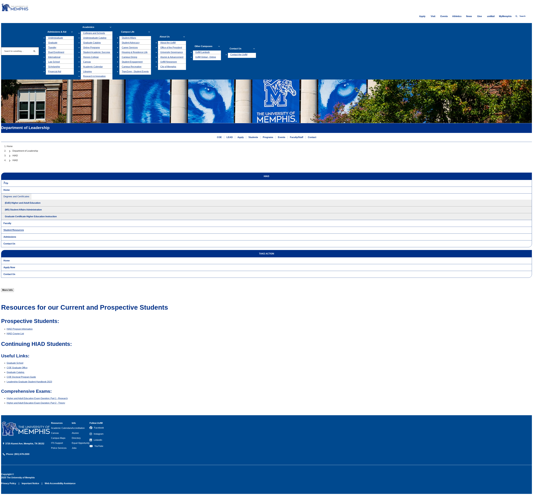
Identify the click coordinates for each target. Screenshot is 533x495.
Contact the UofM (238, 54)
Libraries (87, 71)
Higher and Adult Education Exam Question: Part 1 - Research (37, 398)
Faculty (7, 223)
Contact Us (9, 244)
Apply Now (9, 267)
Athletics (457, 16)
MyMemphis (505, 16)
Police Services (58, 448)
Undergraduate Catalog (94, 38)
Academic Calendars (61, 428)
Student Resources (13, 230)
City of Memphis (168, 66)
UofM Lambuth (202, 52)
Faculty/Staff (296, 137)
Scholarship (54, 66)
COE (219, 137)
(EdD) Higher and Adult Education (23, 203)
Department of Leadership (25, 151)
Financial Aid (54, 71)
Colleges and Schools (94, 33)
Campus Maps (58, 438)
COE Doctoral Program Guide (21, 377)
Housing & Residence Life (135, 52)
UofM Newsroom (168, 62)
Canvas (87, 62)
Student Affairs (129, 38)
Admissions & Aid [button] (56, 32)
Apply (422, 16)
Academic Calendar (93, 66)
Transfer (52, 47)
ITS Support (57, 443)
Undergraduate (55, 38)
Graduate (52, 42)
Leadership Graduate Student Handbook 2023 (29, 382)
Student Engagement (132, 62)
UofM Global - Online (205, 57)
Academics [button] (88, 27)
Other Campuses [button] (203, 46)
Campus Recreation (131, 66)
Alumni (75, 433)
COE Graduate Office (17, 368)
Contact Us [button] (235, 48)
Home (10, 146)
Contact (312, 137)
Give (479, 16)
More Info (7, 290)
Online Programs (91, 47)
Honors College (91, 57)
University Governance (171, 52)
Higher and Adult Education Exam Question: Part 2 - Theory (36, 403)
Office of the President (171, 47)
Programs (268, 137)
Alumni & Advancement (171, 57)
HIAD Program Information (20, 329)
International (54, 57)
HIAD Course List (15, 333)
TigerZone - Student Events (135, 71)
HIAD (15, 155)
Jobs (74, 448)
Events (444, 16)
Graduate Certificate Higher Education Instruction (31, 216)
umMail (491, 16)
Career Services (130, 47)
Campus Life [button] (127, 32)
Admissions (9, 237)
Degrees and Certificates (16, 196)
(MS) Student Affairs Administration (23, 210)
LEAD (230, 137)
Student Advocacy (130, 42)
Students (253, 137)
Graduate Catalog (92, 42)
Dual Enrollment (56, 52)
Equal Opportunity (81, 443)
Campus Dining (129, 57)
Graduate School (15, 363)
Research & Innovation (94, 76)
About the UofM (168, 42)
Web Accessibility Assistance (60, 483)
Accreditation (78, 428)
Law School (54, 62)
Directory (76, 438)
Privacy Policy (8, 483)
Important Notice (30, 483)
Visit (433, 16)
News (469, 16)
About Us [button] (165, 37)
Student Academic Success (96, 52)
